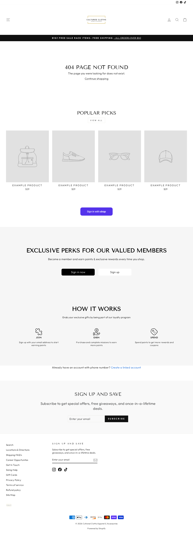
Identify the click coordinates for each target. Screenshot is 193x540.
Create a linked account (126, 367)
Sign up (114, 272)
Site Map (10, 495)
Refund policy (13, 490)
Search (9, 444)
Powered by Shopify (96, 528)
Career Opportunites (17, 460)
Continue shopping (96, 78)
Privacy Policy (13, 480)
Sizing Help (12, 469)
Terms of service (15, 485)
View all (96, 120)
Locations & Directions (18, 449)
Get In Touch (12, 465)
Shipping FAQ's (14, 455)
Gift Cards (11, 474)
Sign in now (78, 272)
